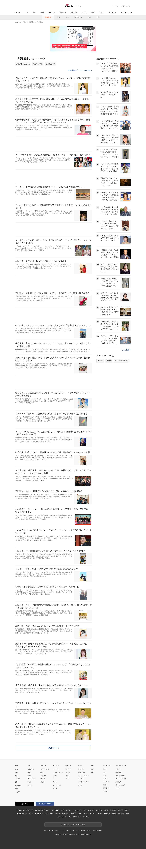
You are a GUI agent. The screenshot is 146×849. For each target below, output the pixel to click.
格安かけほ (39, 813)
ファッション (57, 785)
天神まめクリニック (79, 810)
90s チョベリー (83, 782)
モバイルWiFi (48, 813)
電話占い (113, 810)
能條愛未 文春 (50, 64)
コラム (84, 12)
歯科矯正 (121, 813)
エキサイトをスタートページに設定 (73, 824)
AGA (70, 817)
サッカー (43, 775)
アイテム (99, 810)
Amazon (100, 361)
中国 (16, 789)
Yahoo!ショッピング (121, 361)
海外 (34, 12)
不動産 (114, 813)
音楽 (67, 17)
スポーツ (51, 12)
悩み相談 (65, 813)
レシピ (92, 813)
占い (79, 813)
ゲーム (55, 775)
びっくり (68, 769)
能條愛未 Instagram (23, 64)
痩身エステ (77, 817)
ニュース (17, 12)
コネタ (67, 772)
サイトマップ (120, 785)
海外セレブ (78, 17)
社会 (16, 769)
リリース (119, 769)
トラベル (81, 779)
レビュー (56, 769)
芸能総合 (48, 17)
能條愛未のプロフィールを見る (79, 70)
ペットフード (62, 817)
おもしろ (73, 12)
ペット (67, 779)
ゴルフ (42, 779)
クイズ (101, 12)
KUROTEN (29, 810)
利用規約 (55, 830)
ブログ (106, 810)
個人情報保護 (80, 830)
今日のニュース (126, 12)
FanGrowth (55, 810)
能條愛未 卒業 (37, 64)
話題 (92, 772)
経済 (16, 772)
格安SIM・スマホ (123, 810)
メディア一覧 (120, 775)
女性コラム (81, 772)
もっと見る (125, 350)
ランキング (112, 12)
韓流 (89, 17)
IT (53, 779)
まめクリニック (66, 810)
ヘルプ (118, 788)
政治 (16, 775)
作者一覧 (118, 772)
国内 (26, 12)
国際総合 (18, 785)
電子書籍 (85, 817)
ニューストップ (117, 6)
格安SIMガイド (22, 813)
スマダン (81, 769)
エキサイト (128, 6)
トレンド (63, 12)
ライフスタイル (83, 775)
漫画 (92, 12)
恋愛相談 (73, 813)
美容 (127, 813)
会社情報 (47, 830)
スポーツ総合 (44, 769)
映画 (58, 17)
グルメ (55, 782)
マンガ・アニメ (58, 772)
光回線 (31, 813)
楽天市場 (109, 361)
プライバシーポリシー (67, 830)
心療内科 (91, 810)
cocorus (58, 813)
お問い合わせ (97, 830)
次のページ (52, 748)
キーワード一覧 (121, 779)
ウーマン (85, 813)
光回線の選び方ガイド (42, 810)
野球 (41, 772)
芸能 (42, 12)
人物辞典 (118, 782)
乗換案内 (107, 813)
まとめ (98, 17)
